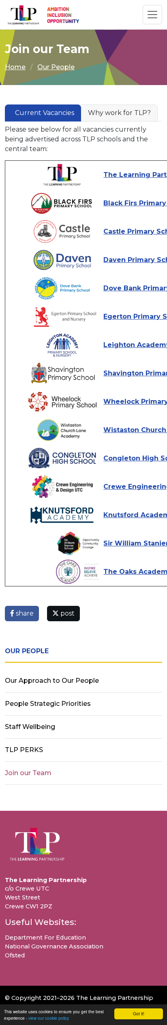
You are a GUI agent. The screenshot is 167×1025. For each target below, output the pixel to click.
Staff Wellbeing (30, 727)
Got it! (138, 1013)
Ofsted (15, 955)
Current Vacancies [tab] (44, 113)
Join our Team (28, 773)
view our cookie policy (48, 1018)
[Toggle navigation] (152, 14)
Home (15, 67)
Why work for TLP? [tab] (119, 113)
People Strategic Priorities (48, 703)
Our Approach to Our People (52, 680)
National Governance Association (54, 946)
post (67, 613)
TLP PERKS (24, 750)
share (24, 613)
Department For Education (45, 937)
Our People (56, 67)
